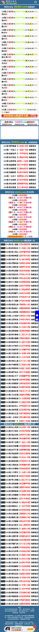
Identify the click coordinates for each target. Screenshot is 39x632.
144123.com (19, 124)
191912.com (7, 124)
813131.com (32, 124)
